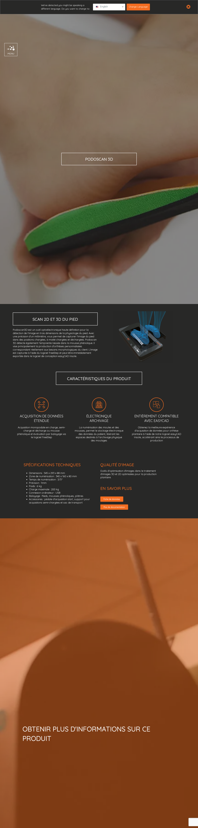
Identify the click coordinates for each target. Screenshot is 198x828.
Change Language (138, 6)
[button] (8, 49)
